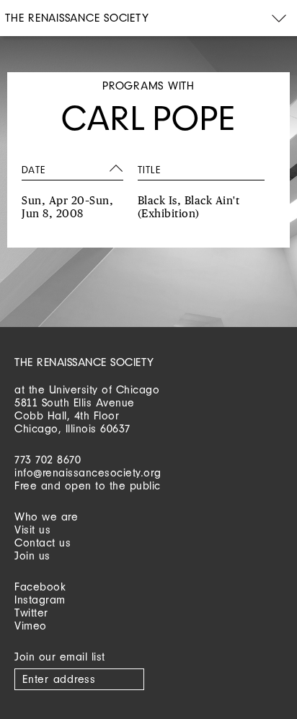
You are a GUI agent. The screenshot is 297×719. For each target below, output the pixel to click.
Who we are (46, 516)
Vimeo (30, 625)
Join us (32, 555)
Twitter (31, 612)
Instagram (40, 599)
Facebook (40, 586)
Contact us (42, 542)
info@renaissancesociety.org (87, 472)
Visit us (32, 529)
